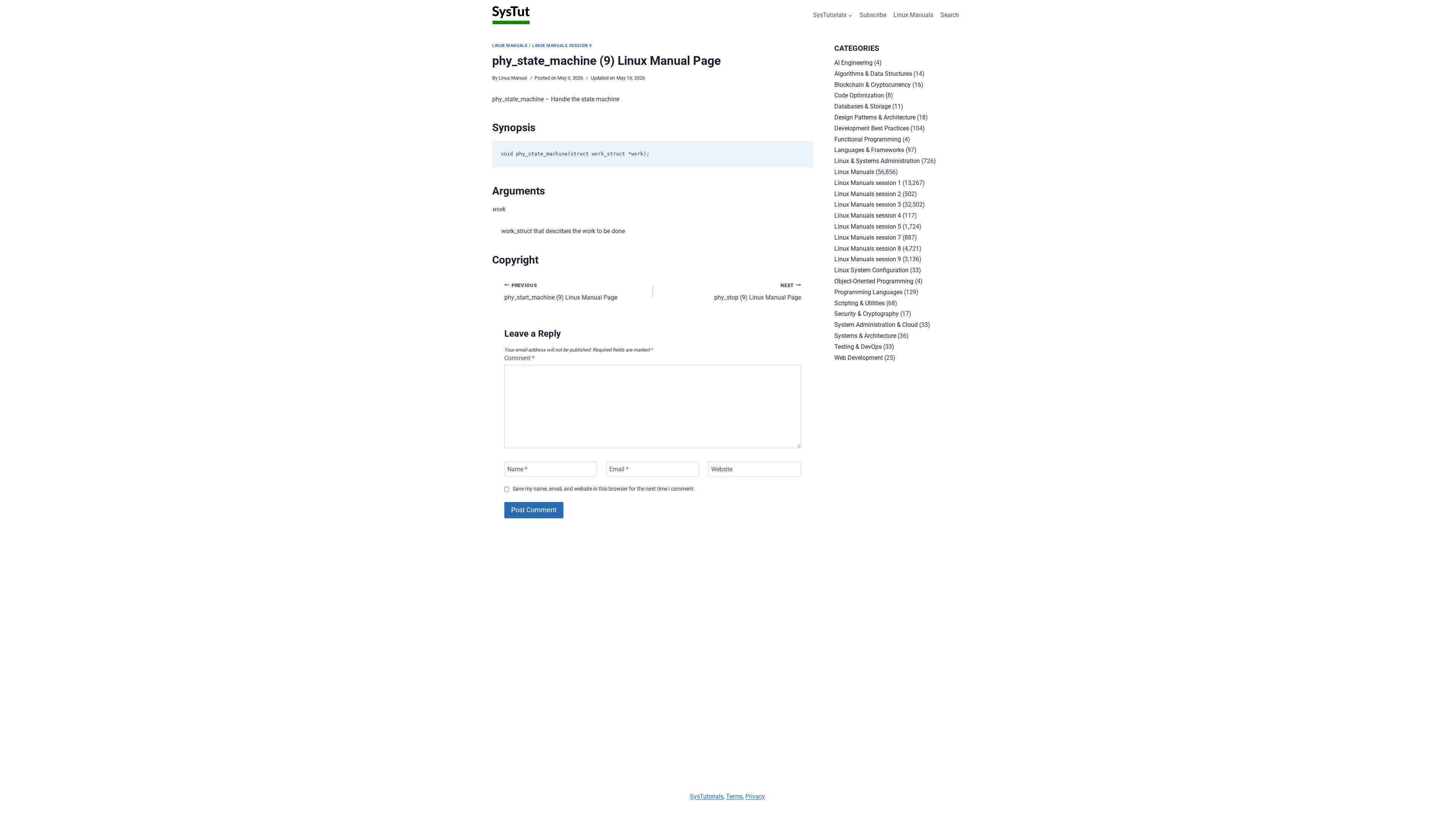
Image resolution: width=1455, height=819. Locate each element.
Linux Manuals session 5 (867, 226)
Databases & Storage (862, 106)
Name (517, 468)
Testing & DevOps (858, 346)
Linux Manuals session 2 (867, 194)
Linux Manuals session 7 (867, 237)
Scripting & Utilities (859, 303)
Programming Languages (868, 292)
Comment (519, 358)
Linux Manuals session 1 (867, 183)
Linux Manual (513, 78)
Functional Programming (867, 139)
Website (721, 468)
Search (949, 15)
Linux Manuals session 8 (867, 248)
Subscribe (873, 15)
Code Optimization (859, 95)
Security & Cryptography (866, 313)
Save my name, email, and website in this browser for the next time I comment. (604, 489)
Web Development (858, 357)
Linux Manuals (913, 15)
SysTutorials (706, 796)
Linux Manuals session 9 (562, 45)
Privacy (755, 796)
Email (619, 468)
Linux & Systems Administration (877, 161)
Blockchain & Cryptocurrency (872, 84)
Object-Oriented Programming (874, 281)
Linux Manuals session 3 (867, 204)
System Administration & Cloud (876, 324)
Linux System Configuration (871, 270)
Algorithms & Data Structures (873, 73)
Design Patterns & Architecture (874, 117)
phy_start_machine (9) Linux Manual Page (560, 291)
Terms (734, 796)
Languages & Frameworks (869, 150)
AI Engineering (853, 62)
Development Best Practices (871, 128)
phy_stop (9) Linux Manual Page (757, 291)
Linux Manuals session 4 (867, 215)
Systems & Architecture (865, 335)
